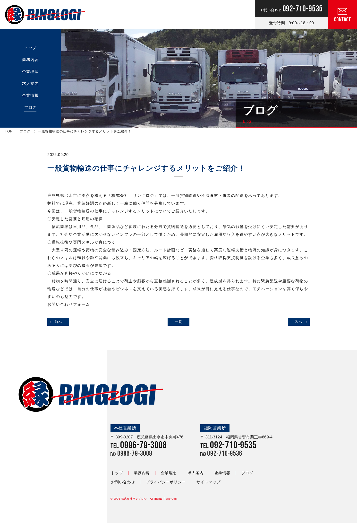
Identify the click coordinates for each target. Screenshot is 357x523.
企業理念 (30, 72)
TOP (8, 131)
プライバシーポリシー (166, 482)
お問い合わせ (123, 482)
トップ (30, 48)
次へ (298, 322)
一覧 (178, 322)
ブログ (30, 107)
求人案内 (30, 83)
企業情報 (30, 95)
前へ (58, 322)
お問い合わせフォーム (68, 304)
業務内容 (30, 60)
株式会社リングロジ (134, 498)
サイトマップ (208, 482)
